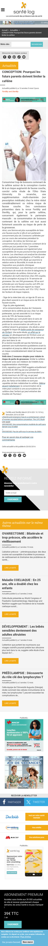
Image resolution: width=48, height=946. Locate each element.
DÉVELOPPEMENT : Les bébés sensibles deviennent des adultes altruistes (23, 630)
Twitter (9, 56)
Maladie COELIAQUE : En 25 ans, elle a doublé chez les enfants (21, 584)
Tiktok (19, 56)
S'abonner (12, 499)
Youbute (23, 56)
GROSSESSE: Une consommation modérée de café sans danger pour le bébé (24, 425)
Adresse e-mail (11, 488)
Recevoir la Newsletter (24, 795)
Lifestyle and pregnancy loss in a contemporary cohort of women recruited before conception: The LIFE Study (23, 418)
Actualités (14, 30)
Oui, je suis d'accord (11, 942)
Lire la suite (10, 568)
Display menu (3, 9)
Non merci (28, 942)
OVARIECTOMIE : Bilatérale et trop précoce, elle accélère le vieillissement (22, 537)
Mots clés (5, 44)
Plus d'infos (25, 937)
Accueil (4, 30)
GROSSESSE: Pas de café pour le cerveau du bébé (21, 432)
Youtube (24, 455)
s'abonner (12, 924)
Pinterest (14, 56)
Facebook (4, 56)
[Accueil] (24, 5)
